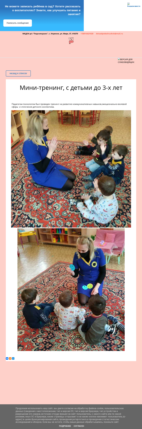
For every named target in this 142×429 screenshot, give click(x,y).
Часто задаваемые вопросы (88, 51)
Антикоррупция (125, 51)
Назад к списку (18, 73)
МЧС (57, 51)
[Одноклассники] (10, 358)
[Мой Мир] (13, 358)
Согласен (79, 426)
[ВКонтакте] (7, 358)
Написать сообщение (18, 23)
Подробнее (65, 426)
